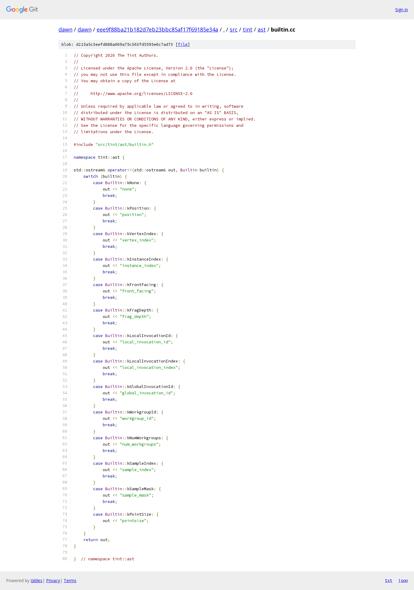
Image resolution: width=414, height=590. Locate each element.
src (234, 29)
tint (247, 29)
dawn (65, 29)
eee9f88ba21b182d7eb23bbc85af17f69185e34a (157, 29)
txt (388, 580)
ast (262, 29)
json (403, 580)
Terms (70, 580)
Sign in (401, 9)
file (183, 44)
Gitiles (36, 580)
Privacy (53, 580)
